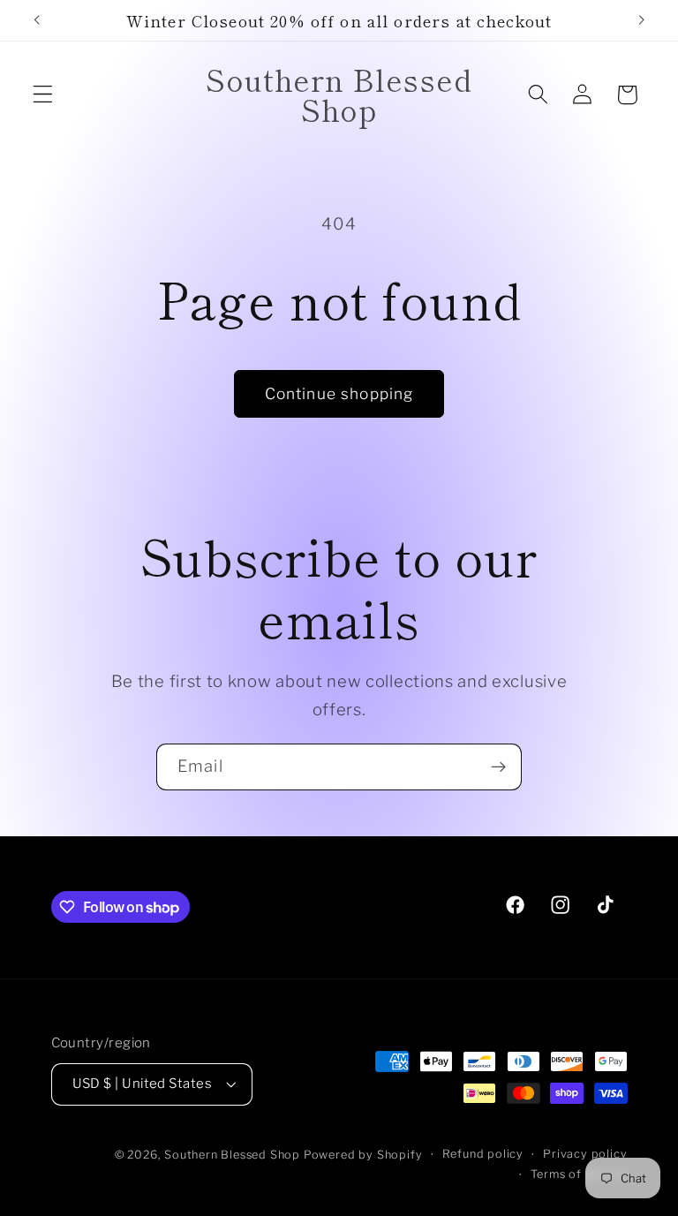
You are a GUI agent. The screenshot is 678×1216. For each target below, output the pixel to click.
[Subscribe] (498, 767)
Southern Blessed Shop (232, 1154)
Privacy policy (585, 1153)
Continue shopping (339, 393)
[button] (42, 94)
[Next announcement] (641, 20)
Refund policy (483, 1153)
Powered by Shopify (363, 1154)
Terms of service (579, 1174)
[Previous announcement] (37, 20)
